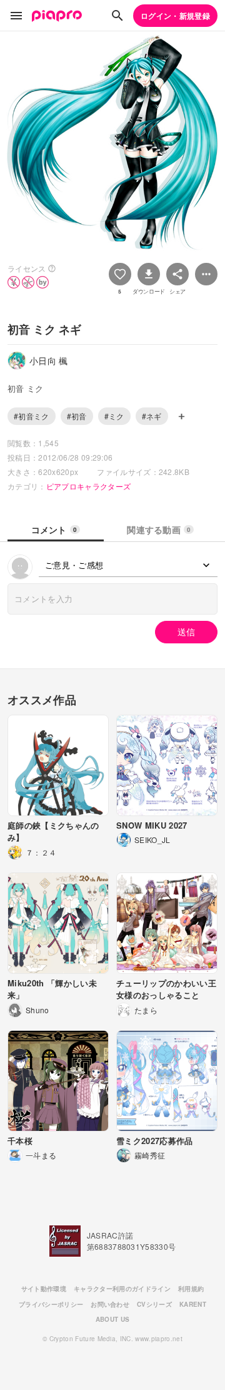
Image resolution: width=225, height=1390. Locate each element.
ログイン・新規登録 (175, 15)
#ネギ (152, 416)
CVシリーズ (154, 1304)
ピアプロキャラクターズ (88, 486)
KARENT (192, 1304)
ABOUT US (113, 1319)
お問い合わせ (110, 1304)
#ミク (114, 416)
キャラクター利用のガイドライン (122, 1288)
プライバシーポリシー (51, 1304)
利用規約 (191, 1288)
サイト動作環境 (43, 1288)
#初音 (77, 416)
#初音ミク (31, 416)
